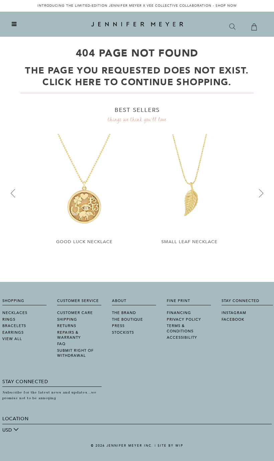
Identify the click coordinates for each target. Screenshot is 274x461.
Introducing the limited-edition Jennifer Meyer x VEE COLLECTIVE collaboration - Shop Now (137, 5)
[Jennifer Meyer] (137, 24)
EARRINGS (13, 332)
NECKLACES (14, 312)
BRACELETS (14, 325)
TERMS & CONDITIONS (180, 328)
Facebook (233, 319)
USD (7, 430)
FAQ (61, 343)
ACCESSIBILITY (182, 337)
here (88, 82)
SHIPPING (67, 319)
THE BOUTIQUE (127, 319)
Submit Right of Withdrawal (75, 353)
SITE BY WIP (170, 446)
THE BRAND (124, 312)
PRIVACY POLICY (184, 319)
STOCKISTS (123, 332)
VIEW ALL (12, 338)
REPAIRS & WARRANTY (69, 335)
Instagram (234, 312)
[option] (137, 6)
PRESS (118, 325)
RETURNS (66, 325)
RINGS (8, 319)
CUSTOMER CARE (75, 312)
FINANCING (179, 312)
